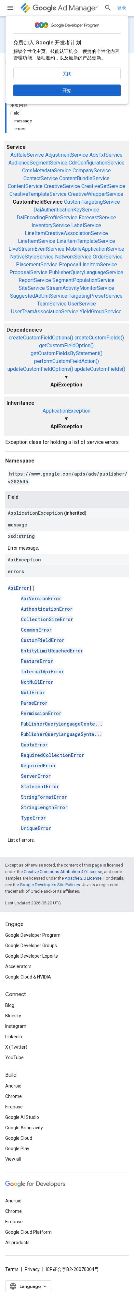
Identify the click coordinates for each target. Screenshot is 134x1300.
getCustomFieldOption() (66, 345)
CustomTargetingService (92, 202)
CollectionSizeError (47, 619)
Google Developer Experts (31, 956)
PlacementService (37, 264)
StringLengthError (44, 807)
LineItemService (36, 241)
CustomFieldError (42, 640)
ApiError (18, 588)
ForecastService (97, 217)
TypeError (33, 818)
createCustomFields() (99, 338)
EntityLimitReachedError (52, 651)
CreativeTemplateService (38, 194)
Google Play (17, 1148)
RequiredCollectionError (52, 755)
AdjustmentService (66, 155)
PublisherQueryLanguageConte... (62, 724)
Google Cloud (18, 1138)
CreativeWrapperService (95, 194)
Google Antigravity (24, 1127)
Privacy (32, 1269)
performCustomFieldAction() (66, 361)
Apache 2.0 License (83, 878)
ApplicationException (66, 411)
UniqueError (36, 828)
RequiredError (38, 765)
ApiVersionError (41, 598)
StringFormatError (44, 797)
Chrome (13, 1096)
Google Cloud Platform (28, 1232)
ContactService (40, 178)
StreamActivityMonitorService (80, 288)
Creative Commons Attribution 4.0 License (63, 871)
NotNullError (37, 682)
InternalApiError (42, 671)
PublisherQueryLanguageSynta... (61, 734)
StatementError (40, 786)
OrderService (108, 257)
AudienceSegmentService (37, 163)
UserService (82, 304)
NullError (33, 692)
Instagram (15, 1026)
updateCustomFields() (99, 369)
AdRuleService (27, 155)
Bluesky (13, 1015)
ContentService (25, 186)
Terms (12, 1269)
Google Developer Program (32, 935)
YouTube (14, 1057)
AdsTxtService (106, 155)
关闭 (67, 74)
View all (13, 1159)
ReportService (35, 280)
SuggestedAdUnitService (38, 296)
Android (13, 1086)
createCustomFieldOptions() (41, 338)
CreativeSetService (103, 186)
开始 (67, 90)
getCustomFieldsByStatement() (66, 353)
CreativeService (62, 186)
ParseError (34, 703)
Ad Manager (78, 8)
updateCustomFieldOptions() (40, 369)
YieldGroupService (101, 311)
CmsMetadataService (46, 170)
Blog (9, 1005)
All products (17, 1242)
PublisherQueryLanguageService (86, 272)
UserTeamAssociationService (44, 311)
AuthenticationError (47, 609)
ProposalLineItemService (88, 264)
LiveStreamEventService (36, 249)
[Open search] (108, 8)
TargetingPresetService (96, 296)
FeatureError (37, 661)
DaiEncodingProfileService (47, 217)
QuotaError (34, 745)
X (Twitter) (16, 1047)
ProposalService (28, 272)
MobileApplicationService (95, 249)
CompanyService (92, 170)
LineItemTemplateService (86, 241)
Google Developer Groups (31, 945)
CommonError (36, 630)
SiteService (32, 288)
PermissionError (41, 713)
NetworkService (73, 257)
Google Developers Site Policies (50, 884)
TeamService (52, 304)
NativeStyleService (32, 257)
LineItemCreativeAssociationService (66, 233)
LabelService (86, 225)
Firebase (14, 1106)
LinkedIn (13, 1036)
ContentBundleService (84, 178)
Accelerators (18, 966)
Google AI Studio (22, 1117)
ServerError (36, 776)
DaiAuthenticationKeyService (66, 210)
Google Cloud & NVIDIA (28, 976)
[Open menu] (10, 8)
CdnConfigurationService (97, 163)
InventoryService (51, 225)
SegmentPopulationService (83, 280)
